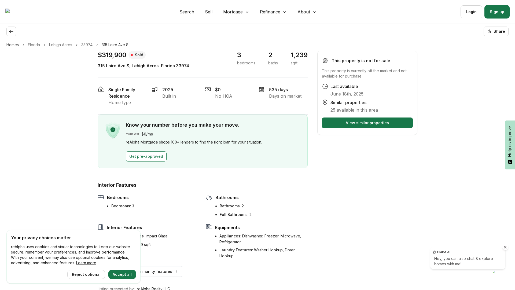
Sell (208, 11)
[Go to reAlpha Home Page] (20, 12)
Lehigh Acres (60, 44)
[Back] (11, 31)
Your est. (133, 134)
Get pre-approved (146, 156)
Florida (34, 44)
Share (499, 31)
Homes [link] (12, 44)
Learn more (86, 262)
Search (186, 11)
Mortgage (233, 11)
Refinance (270, 11)
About (303, 11)
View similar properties (367, 122)
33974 (87, 44)
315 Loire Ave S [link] (115, 44)
